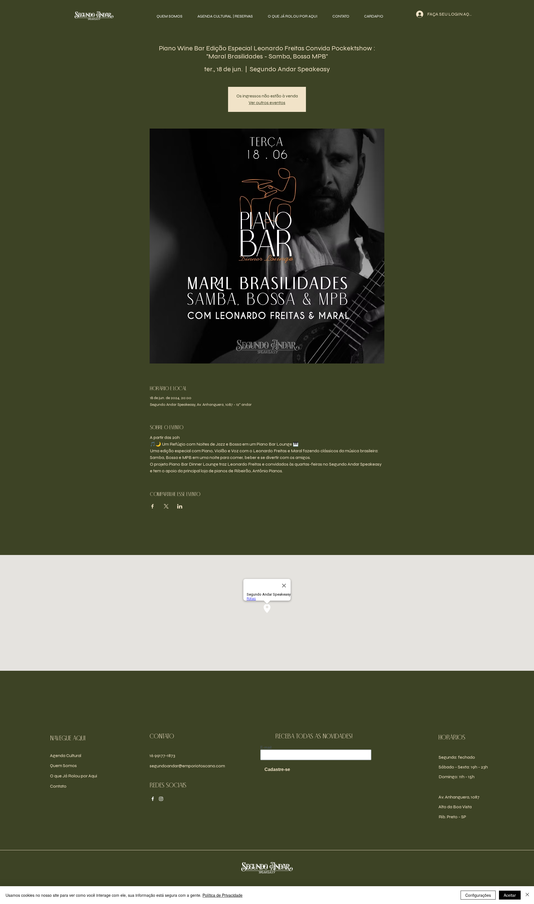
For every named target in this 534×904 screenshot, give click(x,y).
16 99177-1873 (162, 755)
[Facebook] (152, 799)
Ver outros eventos (267, 102)
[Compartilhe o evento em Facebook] (152, 506)
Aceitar (510, 895)
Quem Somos (63, 765)
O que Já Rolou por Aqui (73, 775)
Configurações (478, 895)
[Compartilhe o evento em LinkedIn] (179, 506)
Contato (58, 786)
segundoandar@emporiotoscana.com (187, 765)
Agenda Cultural (65, 755)
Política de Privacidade (222, 895)
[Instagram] (161, 799)
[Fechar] (527, 895)
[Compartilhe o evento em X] (166, 506)
